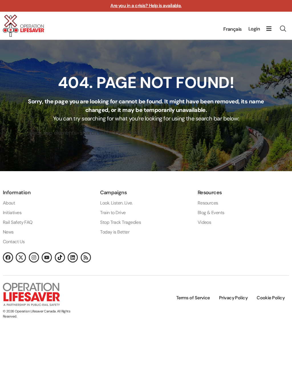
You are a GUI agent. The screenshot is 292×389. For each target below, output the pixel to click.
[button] (269, 29)
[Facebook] (8, 257)
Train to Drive (112, 213)
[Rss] (86, 257)
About (9, 203)
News (8, 232)
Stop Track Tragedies (120, 222)
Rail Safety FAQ (18, 222)
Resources (208, 203)
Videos (204, 222)
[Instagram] (34, 257)
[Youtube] (47, 257)
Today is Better (114, 232)
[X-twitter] (21, 257)
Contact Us (14, 242)
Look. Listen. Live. (116, 203)
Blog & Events (211, 213)
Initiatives (12, 213)
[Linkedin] (73, 257)
